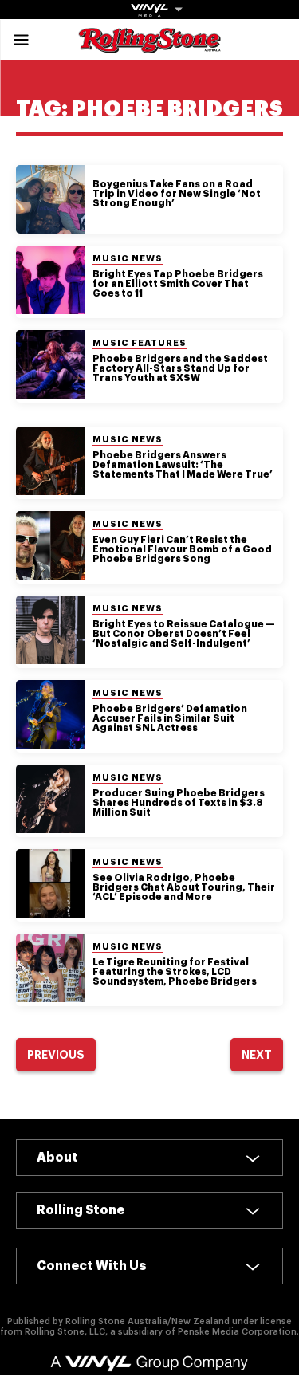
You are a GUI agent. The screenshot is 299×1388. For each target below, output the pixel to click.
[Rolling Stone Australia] (150, 45)
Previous (56, 1054)
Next (257, 1054)
